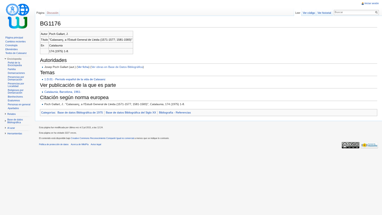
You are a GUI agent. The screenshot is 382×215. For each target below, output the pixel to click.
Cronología (11, 45)
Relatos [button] (11, 114)
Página (40, 12)
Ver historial (324, 12)
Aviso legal (96, 144)
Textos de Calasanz (16, 53)
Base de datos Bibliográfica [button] (15, 121)
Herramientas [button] (14, 133)
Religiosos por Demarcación (15, 91)
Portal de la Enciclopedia (15, 64)
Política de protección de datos (54, 144)
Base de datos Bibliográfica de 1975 (80, 112)
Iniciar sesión (371, 3)
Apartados (13, 108)
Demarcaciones (16, 73)
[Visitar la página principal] (17, 16)
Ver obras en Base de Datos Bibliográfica (117, 66)
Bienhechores (15, 96)
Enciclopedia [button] (14, 59)
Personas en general (19, 104)
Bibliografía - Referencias (175, 112)
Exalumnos (14, 100)
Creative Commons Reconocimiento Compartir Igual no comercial (102, 138)
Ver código (309, 12)
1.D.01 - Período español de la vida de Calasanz (74, 79)
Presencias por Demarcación (16, 78)
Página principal (14, 37)
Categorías (48, 112)
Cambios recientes (15, 41)
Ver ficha (83, 66)
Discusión (52, 12)
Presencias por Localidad (16, 85)
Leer (297, 12)
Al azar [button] (11, 128)
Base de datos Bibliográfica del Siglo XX (131, 112)
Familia (12, 69)
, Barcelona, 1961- (62, 91)
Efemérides (11, 49)
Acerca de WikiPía (80, 144)
